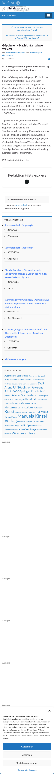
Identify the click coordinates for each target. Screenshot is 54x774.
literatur (7, 417)
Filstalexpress (9, 15)
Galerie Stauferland (23, 395)
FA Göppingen (22, 387)
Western (7, 434)
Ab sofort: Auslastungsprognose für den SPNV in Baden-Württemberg (27, 36)
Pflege (17, 425)
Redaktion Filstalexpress (15, 52)
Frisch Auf (38, 391)
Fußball (7, 396)
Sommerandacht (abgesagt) (18, 225)
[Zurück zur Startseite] (27, 9)
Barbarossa (22, 375)
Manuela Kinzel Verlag (25, 418)
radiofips (25, 425)
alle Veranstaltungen (15, 359)
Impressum (33, 770)
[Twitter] (12, 2)
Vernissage (31, 429)
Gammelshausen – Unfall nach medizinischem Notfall (29, 28)
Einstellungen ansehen (27, 763)
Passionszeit (9, 425)
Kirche (33, 403)
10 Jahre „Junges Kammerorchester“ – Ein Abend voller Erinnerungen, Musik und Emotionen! (26, 333)
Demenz (26, 384)
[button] (49, 710)
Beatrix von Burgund (36, 376)
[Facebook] (8, 2)
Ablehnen (27, 754)
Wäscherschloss (23, 433)
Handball (30, 399)
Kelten (27, 403)
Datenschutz (23, 770)
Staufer (22, 429)
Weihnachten (42, 429)
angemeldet (21, 204)
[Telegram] (18, 2)
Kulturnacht (38, 408)
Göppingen (19, 399)
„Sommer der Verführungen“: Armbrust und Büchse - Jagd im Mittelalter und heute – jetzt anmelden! (26, 303)
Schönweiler (36, 425)
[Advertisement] (24, 489)
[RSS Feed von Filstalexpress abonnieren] (3, 2)
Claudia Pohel (17, 384)
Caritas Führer (31, 380)
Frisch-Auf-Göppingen (17, 391)
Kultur (28, 407)
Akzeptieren (27, 746)
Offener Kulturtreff (24, 421)
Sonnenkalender (11, 429)
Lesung (43, 412)
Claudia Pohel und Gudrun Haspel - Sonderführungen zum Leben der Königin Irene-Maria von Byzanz (25, 274)
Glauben (8, 399)
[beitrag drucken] (49, 59)
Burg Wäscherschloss (15, 379)
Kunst (9, 411)
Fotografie (37, 387)
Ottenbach (38, 421)
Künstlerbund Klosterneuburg (27, 412)
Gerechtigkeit (43, 396)
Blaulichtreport (36, 52)
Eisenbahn (33, 384)
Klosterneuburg (13, 407)
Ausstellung (10, 375)
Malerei (14, 417)
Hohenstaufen (18, 403)
